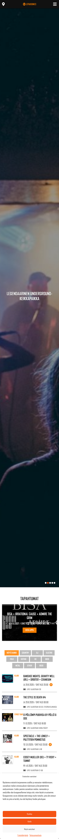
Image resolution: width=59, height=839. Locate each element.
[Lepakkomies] (29, 4)
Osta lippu (29, 630)
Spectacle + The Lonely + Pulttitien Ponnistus (36, 737)
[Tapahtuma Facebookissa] (51, 684)
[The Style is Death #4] (7, 700)
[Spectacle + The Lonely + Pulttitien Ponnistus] (7, 738)
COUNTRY (25, 652)
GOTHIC (23, 659)
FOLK (12, 659)
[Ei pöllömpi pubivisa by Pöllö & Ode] (7, 717)
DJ (37, 652)
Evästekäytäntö (23, 835)
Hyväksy (29, 814)
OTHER (29, 665)
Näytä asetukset (29, 829)
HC (35, 659)
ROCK (41, 665)
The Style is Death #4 (34, 697)
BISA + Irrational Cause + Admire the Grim (29, 616)
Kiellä (29, 821)
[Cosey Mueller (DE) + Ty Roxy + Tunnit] (7, 759)
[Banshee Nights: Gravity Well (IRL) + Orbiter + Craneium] (7, 678)
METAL (18, 665)
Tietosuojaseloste (35, 835)
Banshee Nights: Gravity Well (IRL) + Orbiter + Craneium (39, 677)
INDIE (47, 659)
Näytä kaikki (12, 652)
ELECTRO (49, 652)
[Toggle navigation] (55, 4)
